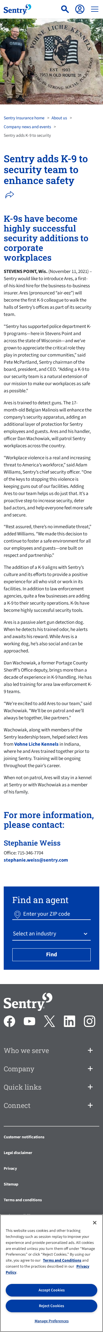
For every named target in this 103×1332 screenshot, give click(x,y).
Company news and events (27, 127)
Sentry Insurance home (24, 118)
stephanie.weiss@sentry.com (36, 860)
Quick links (22, 1087)
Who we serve (26, 1050)
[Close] (94, 1222)
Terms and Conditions (62, 1260)
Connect (17, 1105)
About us (59, 118)
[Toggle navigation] (94, 9)
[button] (11, 194)
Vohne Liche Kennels (36, 744)
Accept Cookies (52, 1290)
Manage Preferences (52, 1321)
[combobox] (13, 933)
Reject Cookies (51, 1306)
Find (51, 955)
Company (19, 1068)
